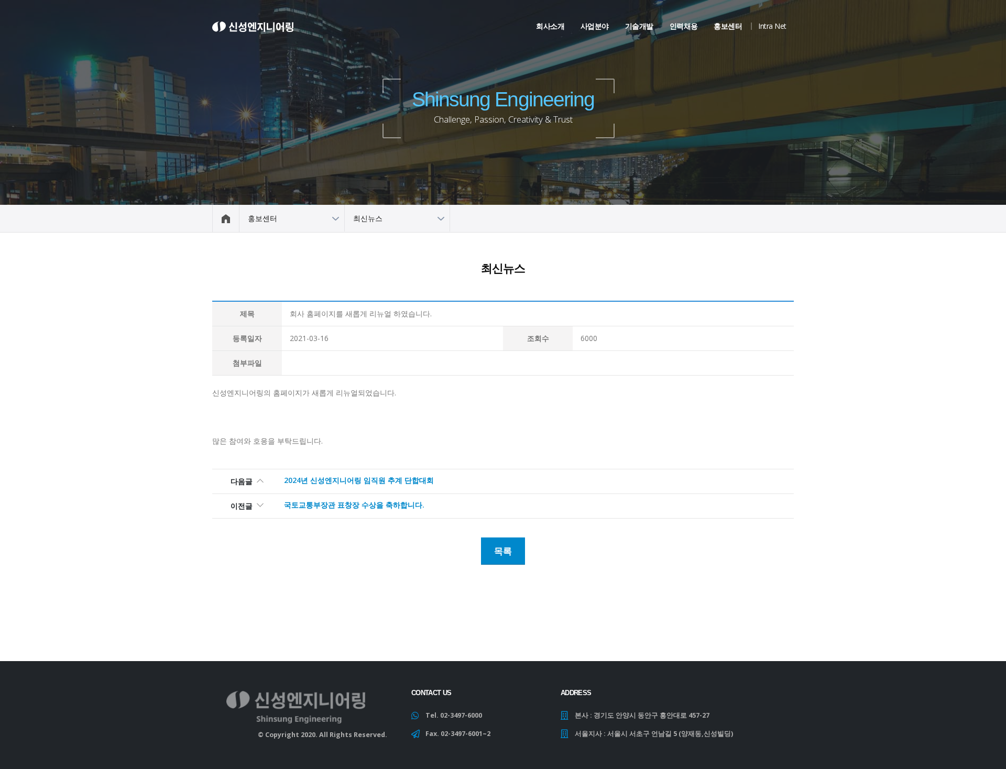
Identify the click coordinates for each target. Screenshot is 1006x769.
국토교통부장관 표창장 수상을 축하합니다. (354, 505)
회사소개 (550, 26)
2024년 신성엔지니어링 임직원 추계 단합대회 (359, 480)
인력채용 (684, 26)
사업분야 (595, 26)
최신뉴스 (367, 218)
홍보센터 (728, 26)
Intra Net (772, 26)
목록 (503, 551)
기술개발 (639, 26)
